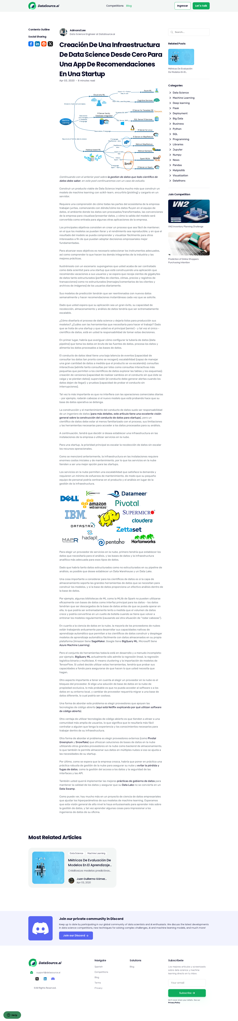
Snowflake (82, 742)
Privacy (98, 988)
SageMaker (98, 641)
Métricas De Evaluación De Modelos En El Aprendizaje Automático (89, 862)
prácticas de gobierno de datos (136, 781)
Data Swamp (67, 788)
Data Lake (128, 784)
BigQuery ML (129, 641)
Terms (98, 982)
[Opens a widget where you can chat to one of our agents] (12, 1015)
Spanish (99, 966)
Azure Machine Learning (74, 645)
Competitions (115, 6)
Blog (129, 6)
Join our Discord (74, 935)
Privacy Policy (174, 1003)
